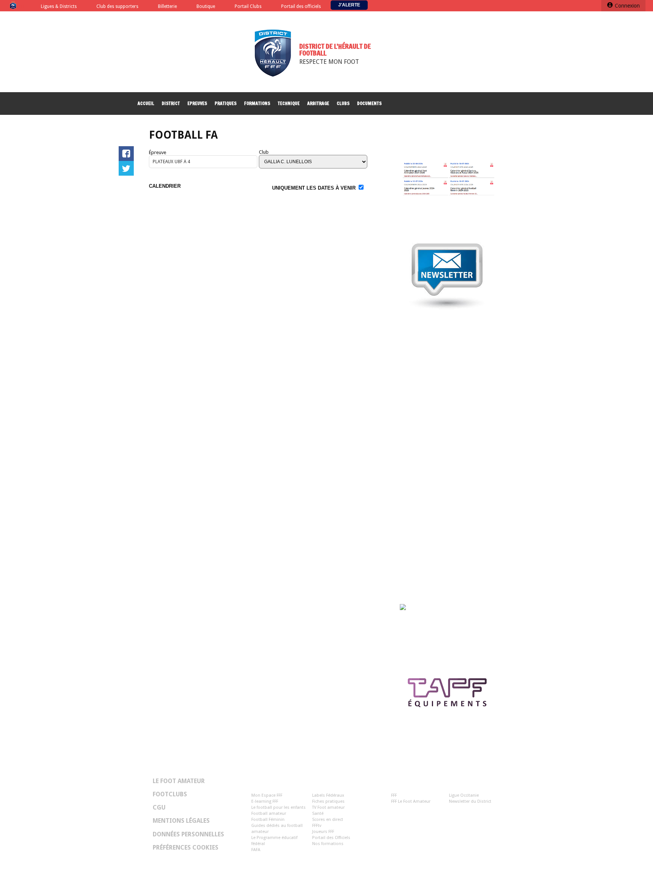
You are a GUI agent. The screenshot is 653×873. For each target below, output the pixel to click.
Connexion (627, 6)
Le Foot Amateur (179, 781)
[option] (452, 695)
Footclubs (170, 794)
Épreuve (157, 152)
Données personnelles (188, 834)
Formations (257, 103)
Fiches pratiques (328, 801)
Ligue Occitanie (464, 795)
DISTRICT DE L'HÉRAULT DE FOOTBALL (335, 49)
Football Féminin (268, 819)
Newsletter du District (470, 801)
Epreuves (197, 103)
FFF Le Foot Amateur (410, 801)
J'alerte (349, 5)
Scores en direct (327, 819)
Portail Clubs (248, 7)
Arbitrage (318, 103)
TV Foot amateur (328, 807)
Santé (317, 813)
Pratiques (226, 103)
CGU (159, 808)
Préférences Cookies (185, 848)
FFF (394, 795)
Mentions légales (181, 821)
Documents (369, 103)
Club (264, 152)
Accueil (146, 103)
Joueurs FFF (323, 831)
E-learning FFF (264, 801)
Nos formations (328, 843)
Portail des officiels (301, 7)
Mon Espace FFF (266, 795)
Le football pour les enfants (278, 807)
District (171, 103)
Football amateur (268, 813)
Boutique (206, 7)
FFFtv (316, 825)
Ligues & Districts (59, 7)
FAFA (255, 849)
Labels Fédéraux (328, 795)
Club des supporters (117, 7)
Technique (289, 103)
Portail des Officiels (331, 837)
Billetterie (167, 7)
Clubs (343, 103)
